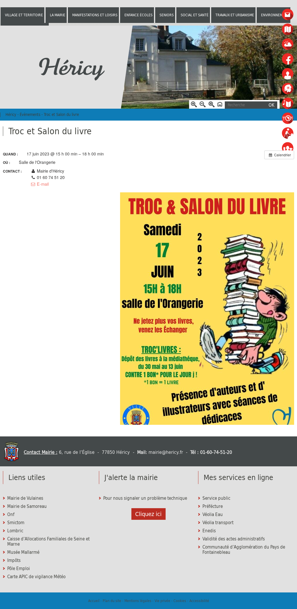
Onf (11, 514)
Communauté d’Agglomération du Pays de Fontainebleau (243, 550)
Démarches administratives (288, 89)
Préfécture (212, 506)
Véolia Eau (212, 514)
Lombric (15, 530)
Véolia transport (217, 522)
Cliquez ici (148, 514)
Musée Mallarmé (23, 552)
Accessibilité (199, 600)
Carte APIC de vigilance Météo (36, 576)
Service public (216, 498)
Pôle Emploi (18, 568)
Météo (288, 44)
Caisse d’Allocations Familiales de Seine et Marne (48, 541)
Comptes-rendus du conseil (288, 74)
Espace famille (288, 148)
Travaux (288, 133)
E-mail (42, 184)
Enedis (209, 530)
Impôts (14, 560)
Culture (288, 104)
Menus (288, 118)
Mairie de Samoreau (27, 506)
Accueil (93, 600)
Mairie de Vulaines (25, 498)
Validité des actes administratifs (233, 538)
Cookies (179, 600)
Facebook (288, 59)
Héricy (70, 67)
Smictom (15, 522)
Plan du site (112, 600)
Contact (288, 15)
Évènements (30, 115)
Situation (288, 29)
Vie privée (162, 600)
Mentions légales (137, 600)
